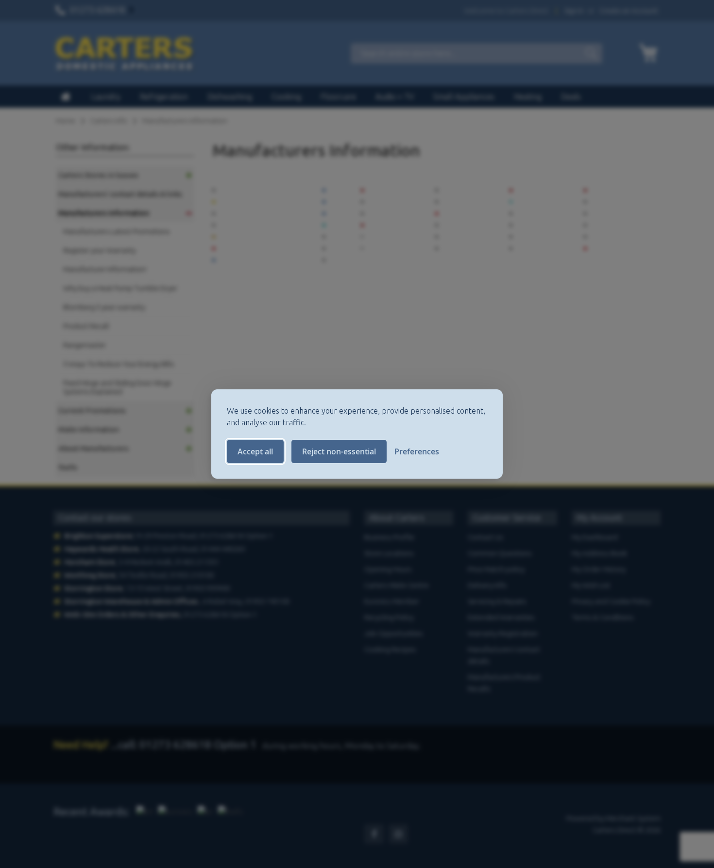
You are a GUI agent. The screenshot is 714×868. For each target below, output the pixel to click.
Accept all (255, 451)
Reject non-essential (339, 451)
